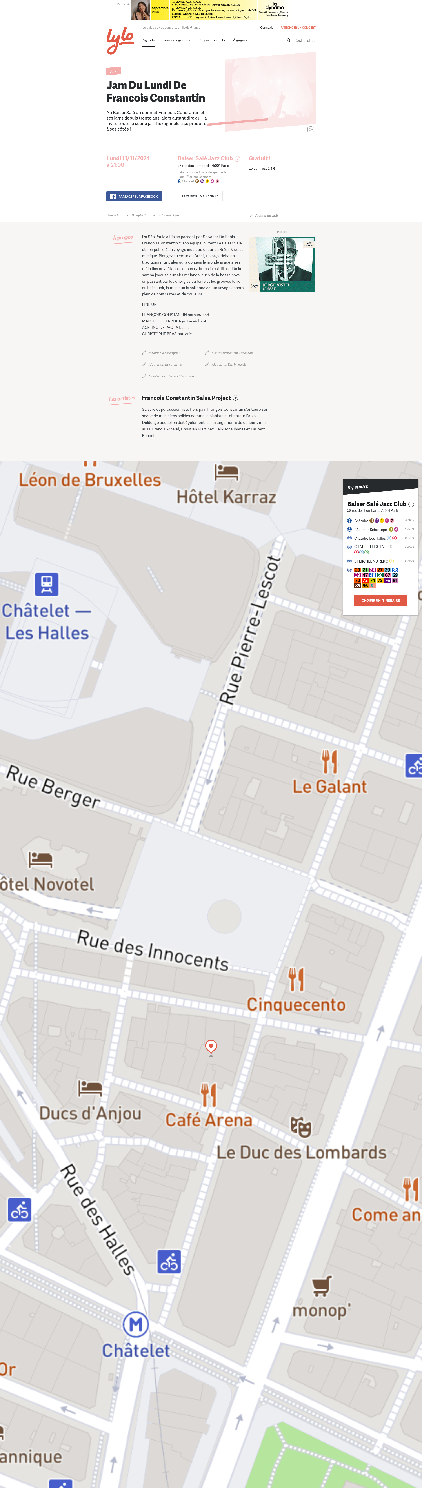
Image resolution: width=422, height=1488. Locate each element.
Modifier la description (165, 353)
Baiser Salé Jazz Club (205, 158)
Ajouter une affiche (291, 129)
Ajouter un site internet (165, 364)
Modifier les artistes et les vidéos (171, 376)
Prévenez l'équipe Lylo (142, 215)
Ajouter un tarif (266, 215)
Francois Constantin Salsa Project (186, 398)
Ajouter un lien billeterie (229, 364)
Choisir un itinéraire (381, 600)
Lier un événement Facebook (232, 353)
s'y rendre (200, 196)
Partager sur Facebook (138, 197)
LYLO (120, 40)
